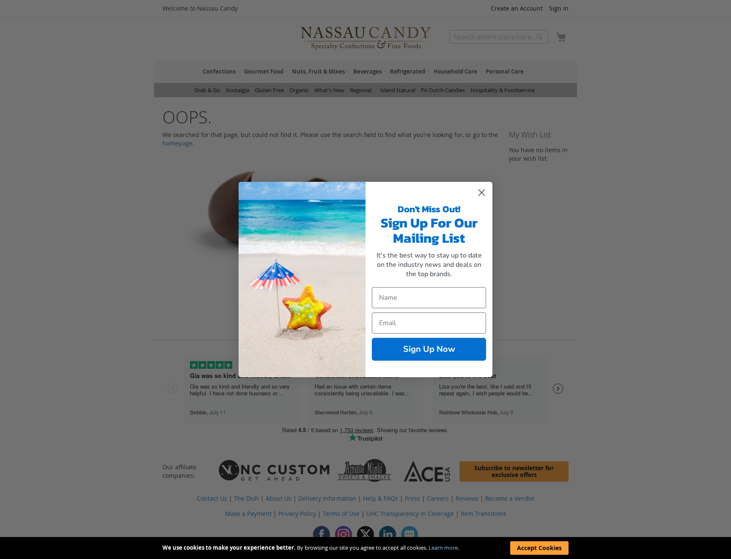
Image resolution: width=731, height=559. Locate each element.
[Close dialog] (481, 192)
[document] (365, 548)
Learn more (443, 547)
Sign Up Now (429, 349)
